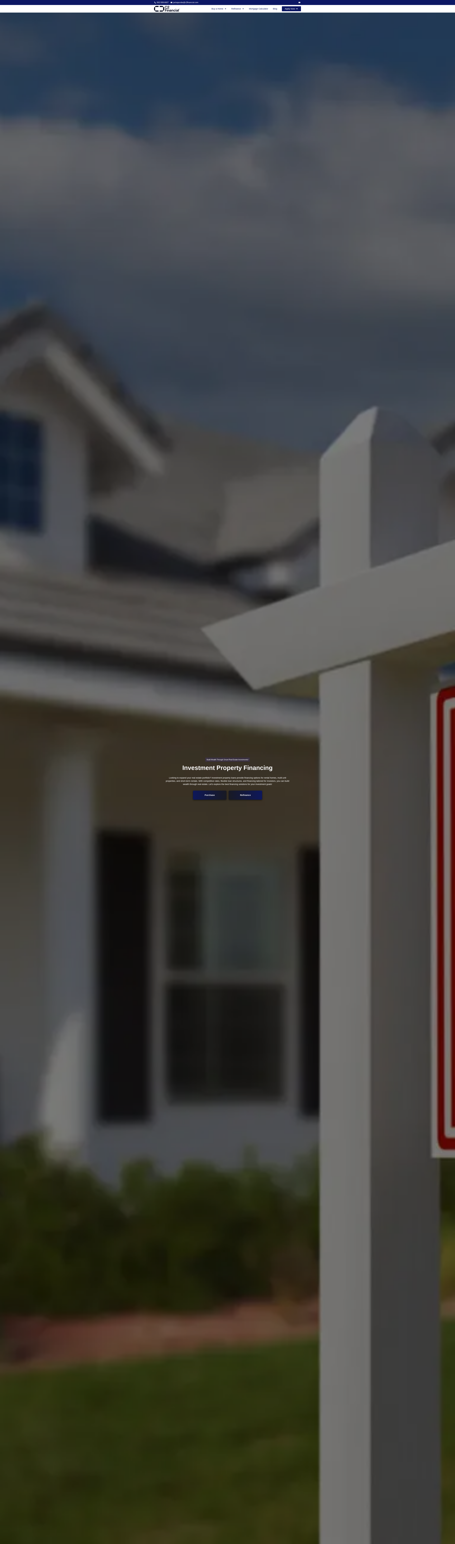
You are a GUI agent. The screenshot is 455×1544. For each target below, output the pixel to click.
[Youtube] (299, 2)
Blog (275, 9)
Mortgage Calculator (258, 9)
